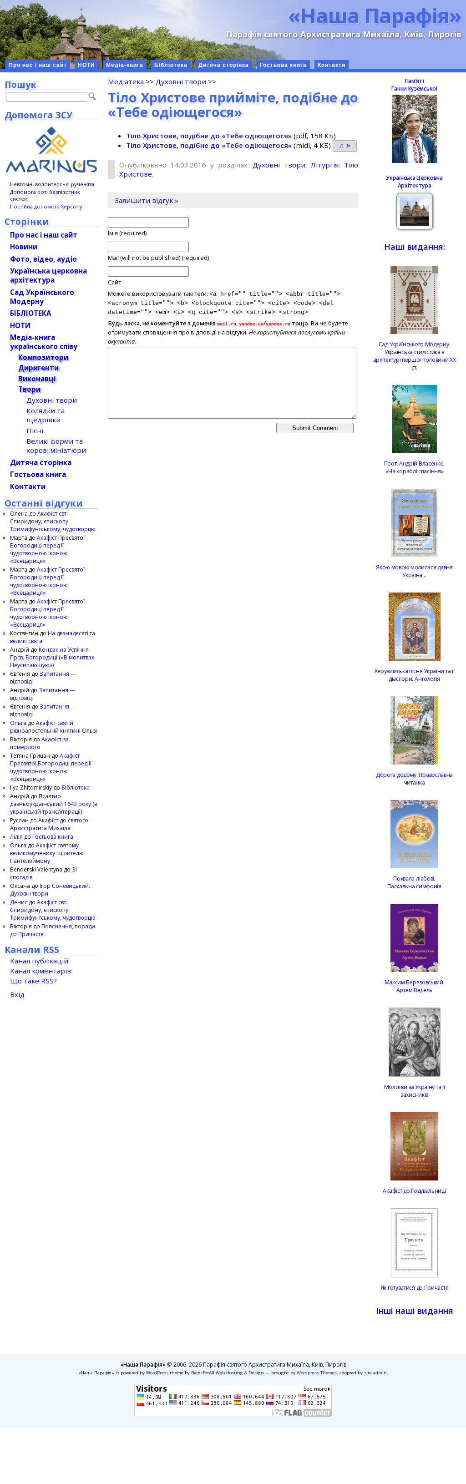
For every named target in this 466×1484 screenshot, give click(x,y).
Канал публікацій (39, 960)
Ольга (18, 723)
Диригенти (38, 367)
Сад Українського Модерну (42, 297)
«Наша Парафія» (374, 15)
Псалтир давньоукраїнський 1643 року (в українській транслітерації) (53, 803)
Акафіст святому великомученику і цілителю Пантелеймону (47, 853)
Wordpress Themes (317, 1373)
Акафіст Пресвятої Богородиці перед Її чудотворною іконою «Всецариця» (47, 549)
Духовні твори (181, 81)
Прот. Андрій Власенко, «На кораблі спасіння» (414, 467)
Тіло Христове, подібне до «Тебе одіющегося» (209, 135)
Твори (29, 389)
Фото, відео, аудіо (43, 258)
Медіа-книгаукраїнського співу (43, 342)
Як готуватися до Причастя (414, 1288)
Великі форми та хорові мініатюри (56, 445)
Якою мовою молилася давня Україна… (414, 571)
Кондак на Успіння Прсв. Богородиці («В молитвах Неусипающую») (52, 657)
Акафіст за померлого (39, 743)
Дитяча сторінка (223, 65)
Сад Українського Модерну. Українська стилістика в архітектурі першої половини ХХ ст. (414, 355)
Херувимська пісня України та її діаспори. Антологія (415, 675)
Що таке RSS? (33, 980)
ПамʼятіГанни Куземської (414, 84)
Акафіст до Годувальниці (414, 1191)
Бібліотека (170, 65)
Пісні (34, 430)
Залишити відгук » (146, 200)
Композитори (43, 357)
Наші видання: (414, 246)
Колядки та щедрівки (45, 415)
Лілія (16, 837)
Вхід (17, 994)
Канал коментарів (40, 970)
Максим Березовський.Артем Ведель (415, 986)
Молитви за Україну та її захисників (414, 1091)
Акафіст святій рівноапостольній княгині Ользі (53, 726)
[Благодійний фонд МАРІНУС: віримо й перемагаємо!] (52, 149)
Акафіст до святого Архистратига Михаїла (49, 824)
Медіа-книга (124, 65)
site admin (375, 1373)
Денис (18, 902)
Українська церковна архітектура (48, 275)
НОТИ (86, 65)
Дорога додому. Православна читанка (414, 778)
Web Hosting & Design (240, 1373)
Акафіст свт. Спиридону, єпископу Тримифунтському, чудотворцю (53, 521)
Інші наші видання (414, 1310)
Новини (23, 246)
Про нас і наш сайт (38, 65)
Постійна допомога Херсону (46, 206)
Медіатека (126, 81)
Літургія (325, 164)
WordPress (157, 1373)
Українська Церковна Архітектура (414, 181)
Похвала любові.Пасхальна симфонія (414, 882)
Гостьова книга (283, 65)
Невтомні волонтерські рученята (52, 184)
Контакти (331, 65)
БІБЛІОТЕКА (30, 313)
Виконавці (37, 378)
